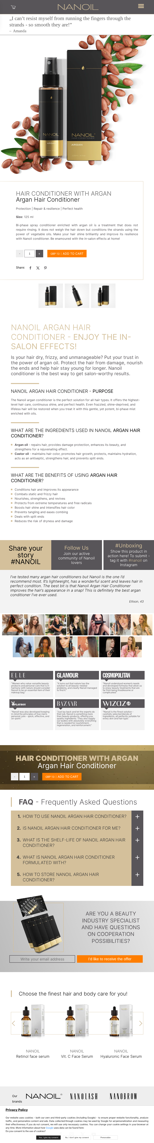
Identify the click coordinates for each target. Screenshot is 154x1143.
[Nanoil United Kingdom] (78, 7)
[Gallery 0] (50, 296)
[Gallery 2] (103, 296)
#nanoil (135, 560)
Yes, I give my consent (48, 1137)
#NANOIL (26, 562)
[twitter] (38, 267)
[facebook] (30, 267)
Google (49, 1127)
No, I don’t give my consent (77, 1137)
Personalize (105, 1137)
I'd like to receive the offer (109, 959)
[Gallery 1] (77, 296)
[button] (141, 5)
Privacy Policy (17, 1110)
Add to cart (73, 253)
